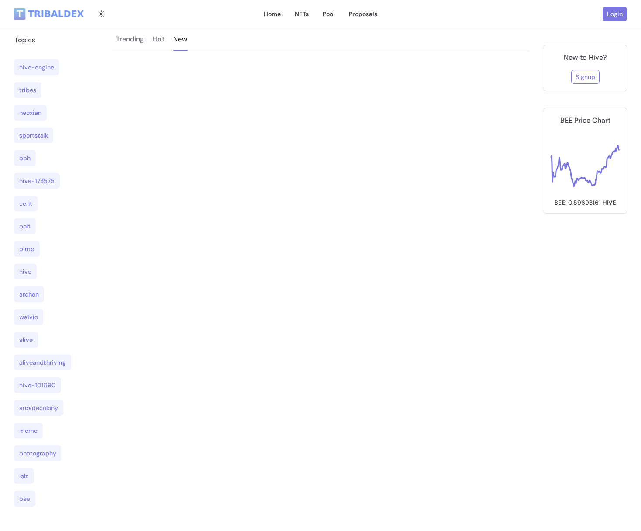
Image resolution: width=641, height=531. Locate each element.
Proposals (363, 14)
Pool (329, 14)
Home (272, 14)
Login (615, 14)
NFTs (302, 14)
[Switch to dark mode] (101, 14)
